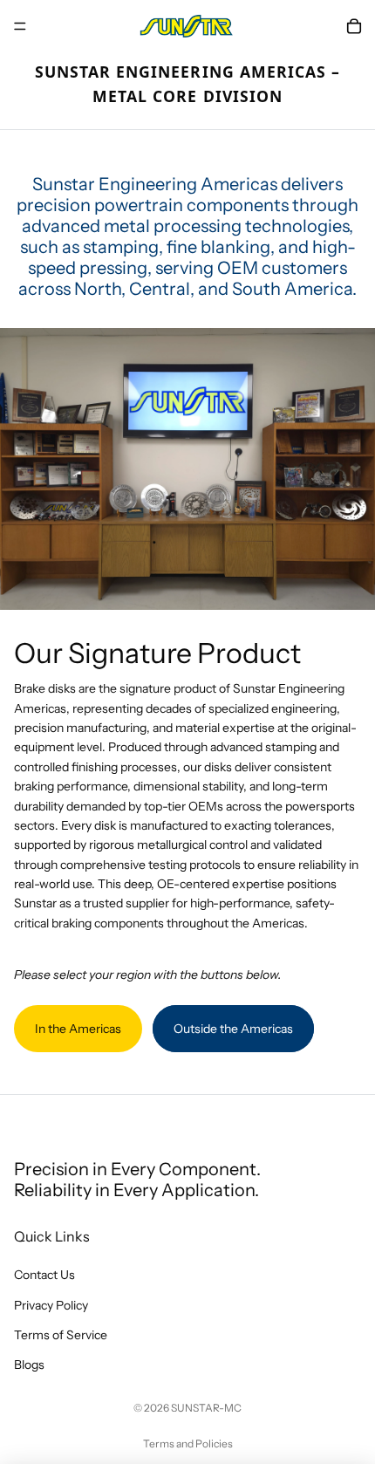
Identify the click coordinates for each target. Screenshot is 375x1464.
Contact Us (44, 1275)
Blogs (29, 1365)
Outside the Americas (233, 1028)
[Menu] (20, 26)
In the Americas (78, 1028)
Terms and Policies (188, 1443)
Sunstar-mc (206, 1407)
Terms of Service (60, 1335)
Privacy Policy (51, 1305)
